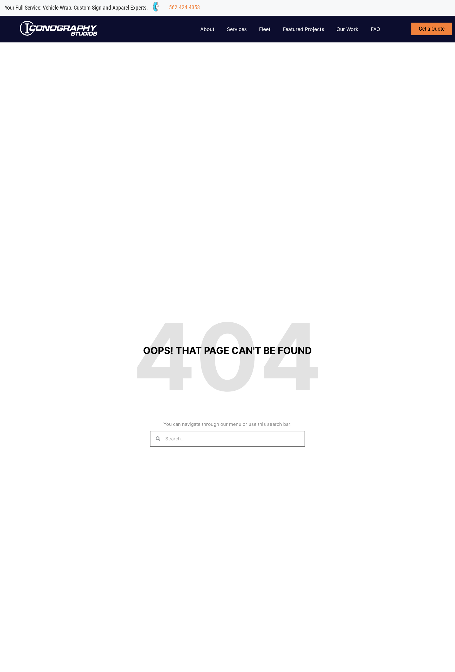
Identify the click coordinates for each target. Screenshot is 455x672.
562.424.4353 (184, 7)
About (207, 29)
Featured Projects (303, 29)
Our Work (347, 29)
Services (237, 29)
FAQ (375, 29)
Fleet (265, 29)
